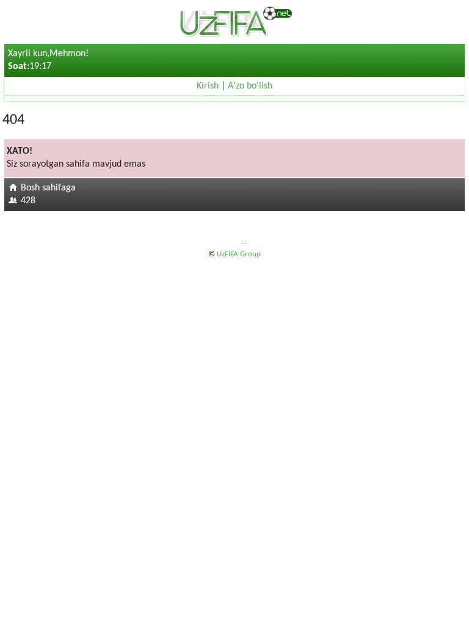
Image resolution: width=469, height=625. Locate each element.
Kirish (208, 86)
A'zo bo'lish (250, 86)
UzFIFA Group (239, 254)
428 (28, 201)
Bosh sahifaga (48, 188)
